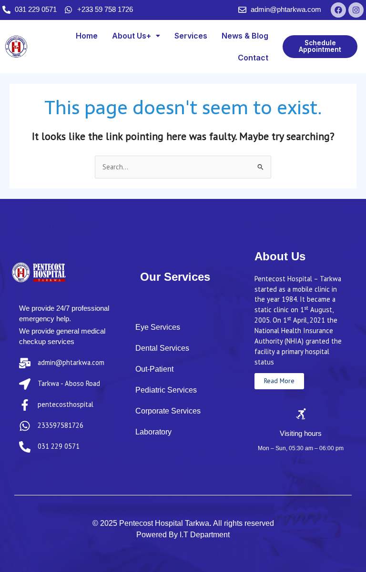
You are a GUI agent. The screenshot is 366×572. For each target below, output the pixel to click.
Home (87, 35)
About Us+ (131, 35)
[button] (136, 36)
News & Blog (245, 35)
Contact (253, 57)
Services (190, 35)
